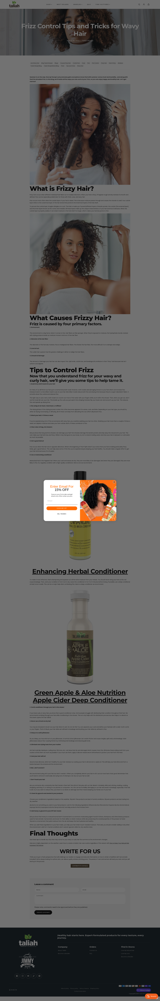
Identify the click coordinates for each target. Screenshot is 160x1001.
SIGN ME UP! (62, 508)
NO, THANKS (61, 514)
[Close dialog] (114, 482)
